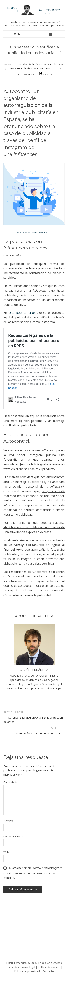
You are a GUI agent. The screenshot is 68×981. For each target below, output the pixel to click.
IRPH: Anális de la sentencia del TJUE (40, 733)
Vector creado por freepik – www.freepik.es (34, 232)
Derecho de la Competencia (34, 64)
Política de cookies (49, 967)
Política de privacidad (27, 971)
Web (6, 852)
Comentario (11, 782)
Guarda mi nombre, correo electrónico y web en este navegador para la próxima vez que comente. (33, 872)
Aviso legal (28, 967)
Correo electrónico (14, 836)
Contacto (48, 971)
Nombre (8, 821)
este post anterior (22, 313)
